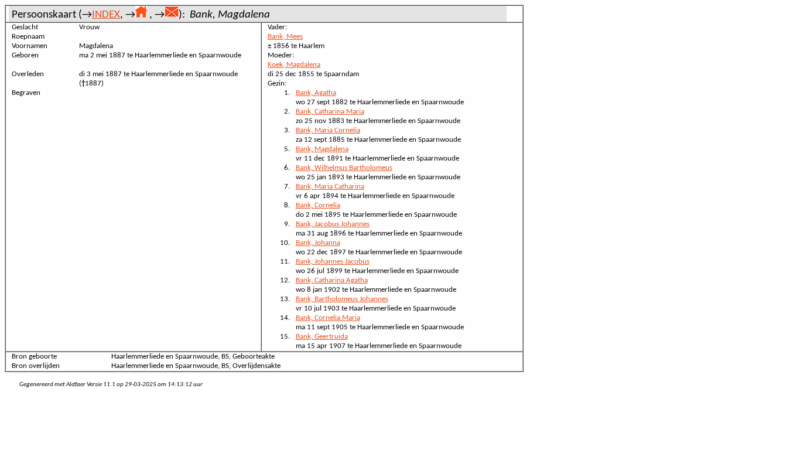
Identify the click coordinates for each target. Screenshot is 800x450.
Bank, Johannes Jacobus (333, 261)
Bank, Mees (285, 36)
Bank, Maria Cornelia (328, 130)
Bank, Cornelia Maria (328, 318)
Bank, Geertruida (322, 336)
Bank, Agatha (316, 93)
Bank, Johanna (318, 243)
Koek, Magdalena (294, 65)
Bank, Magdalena (322, 149)
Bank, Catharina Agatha (332, 280)
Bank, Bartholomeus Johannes (342, 299)
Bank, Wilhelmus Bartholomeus (344, 168)
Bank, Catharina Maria (330, 111)
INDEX (106, 15)
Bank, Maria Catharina (330, 186)
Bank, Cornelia (318, 205)
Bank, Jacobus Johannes (333, 224)
